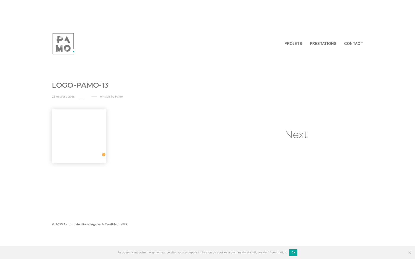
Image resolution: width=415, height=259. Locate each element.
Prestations (323, 44)
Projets (293, 44)
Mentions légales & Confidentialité (101, 224)
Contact (353, 44)
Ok (293, 252)
